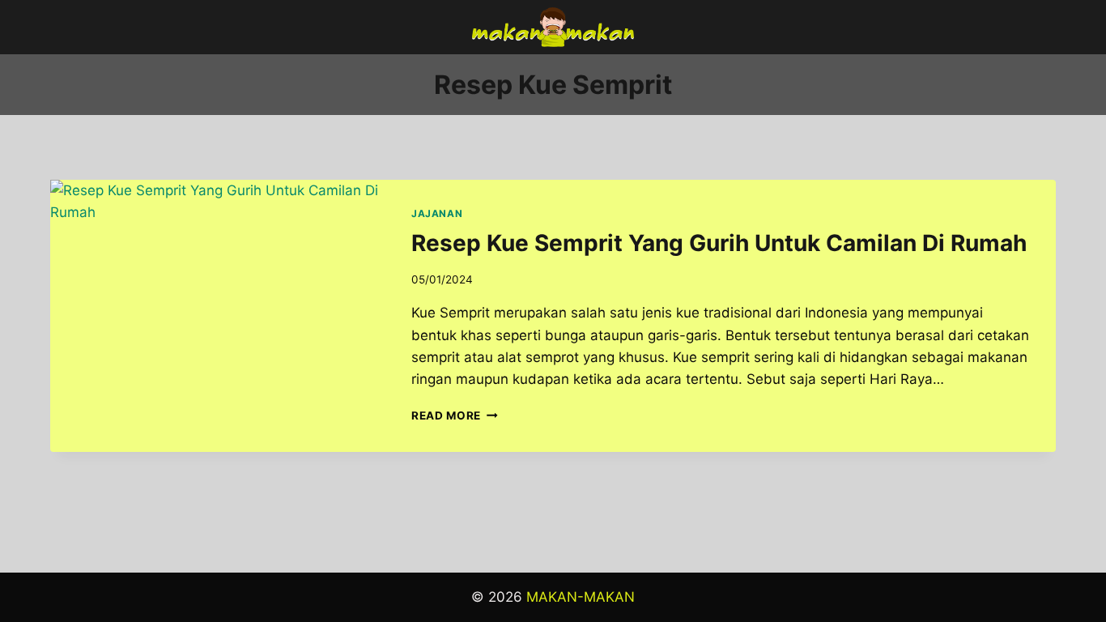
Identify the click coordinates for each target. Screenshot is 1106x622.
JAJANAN (436, 213)
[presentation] (217, 291)
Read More (454, 415)
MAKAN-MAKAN (580, 597)
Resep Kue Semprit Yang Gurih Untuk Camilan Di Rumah (719, 243)
